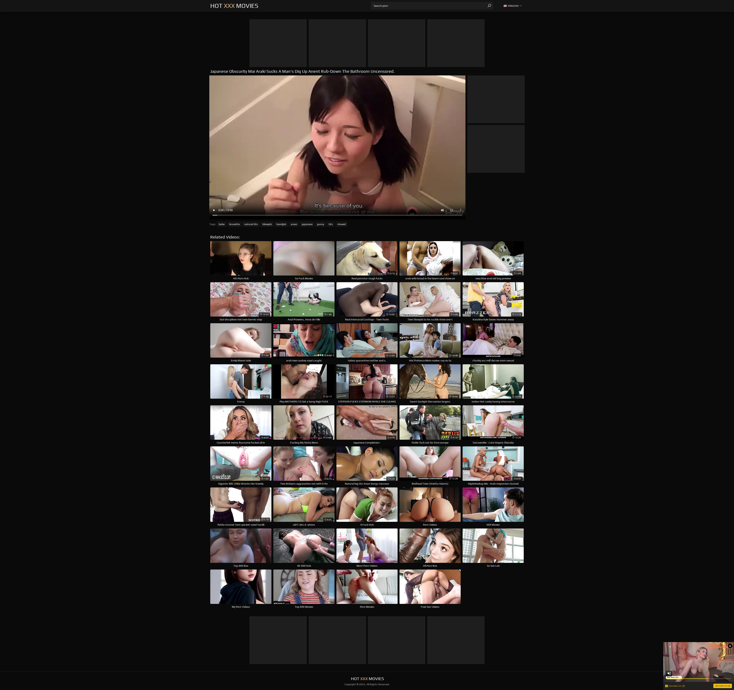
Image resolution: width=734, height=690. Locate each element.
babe (222, 224)
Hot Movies (234, 5)
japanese (307, 224)
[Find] (489, 6)
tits (331, 224)
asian (294, 224)
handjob (281, 224)
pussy (320, 224)
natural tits (251, 224)
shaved (341, 224)
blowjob (267, 224)
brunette (234, 224)
